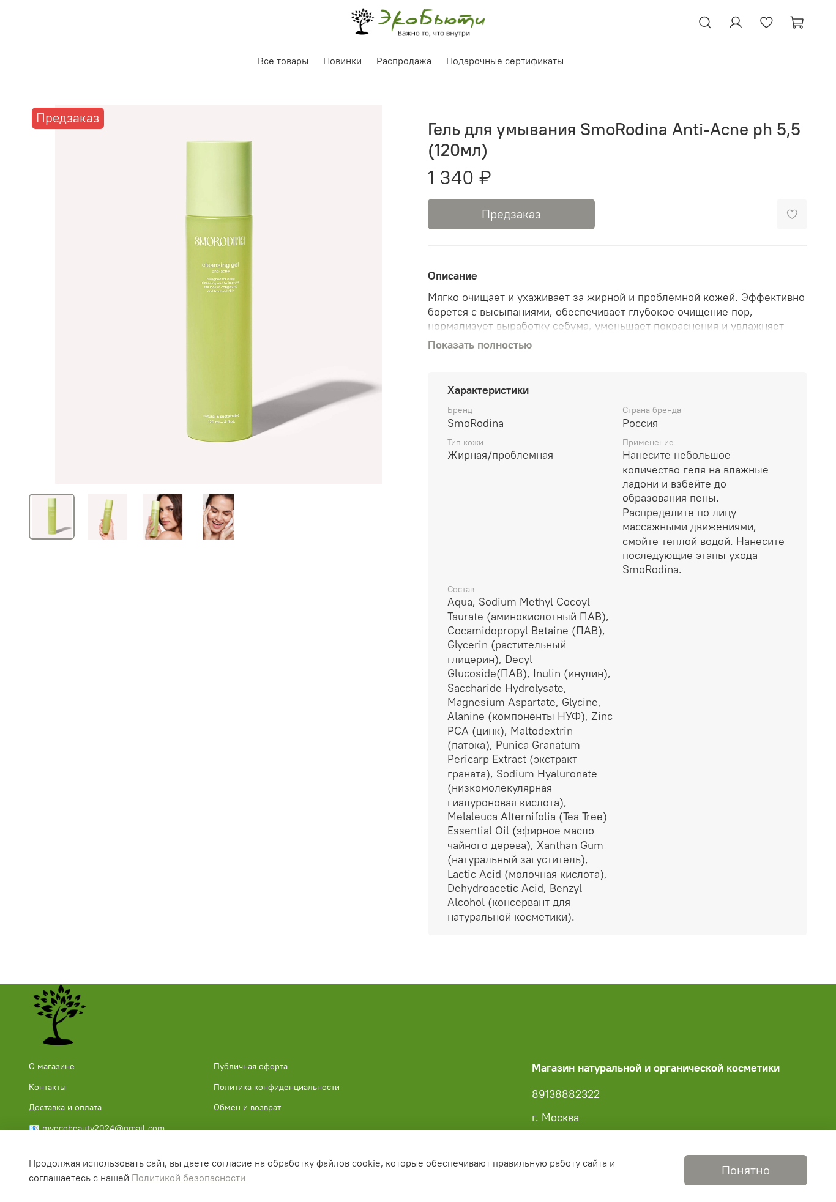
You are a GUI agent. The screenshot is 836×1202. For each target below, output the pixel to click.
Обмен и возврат (247, 1107)
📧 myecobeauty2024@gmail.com (97, 1127)
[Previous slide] (48, 294)
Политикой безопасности (188, 1177)
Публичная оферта (251, 1066)
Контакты (47, 1087)
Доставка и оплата (65, 1107)
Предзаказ (511, 213)
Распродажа (403, 60)
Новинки (342, 60)
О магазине (52, 1066)
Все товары (283, 60)
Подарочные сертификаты (505, 60)
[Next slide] (388, 294)
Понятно (746, 1170)
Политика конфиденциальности (277, 1087)
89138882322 (566, 1094)
